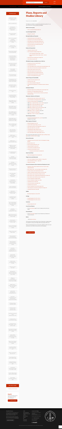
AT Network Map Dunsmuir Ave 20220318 (13, 308)
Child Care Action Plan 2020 (12, 267)
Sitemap (54, 3)
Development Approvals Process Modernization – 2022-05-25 (12, 28)
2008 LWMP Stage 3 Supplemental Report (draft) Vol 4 (12, 119)
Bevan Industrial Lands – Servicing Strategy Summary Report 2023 (37, 169)
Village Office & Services (33, 6)
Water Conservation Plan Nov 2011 (12, 353)
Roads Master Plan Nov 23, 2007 (12, 358)
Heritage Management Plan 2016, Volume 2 (34, 199)
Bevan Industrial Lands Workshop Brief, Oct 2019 (12, 236)
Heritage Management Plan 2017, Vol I (12, 157)
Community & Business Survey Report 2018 (34, 183)
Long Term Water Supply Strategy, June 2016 (34, 124)
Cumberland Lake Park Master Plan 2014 (33, 149)
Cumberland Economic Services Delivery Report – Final (12, 181)
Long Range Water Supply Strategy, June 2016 (12, 96)
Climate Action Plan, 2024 (31, 81)
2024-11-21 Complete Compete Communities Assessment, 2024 (12, 40)
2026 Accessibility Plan (13, 23)
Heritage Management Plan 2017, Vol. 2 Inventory (13, 164)
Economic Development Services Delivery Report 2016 (35, 186)
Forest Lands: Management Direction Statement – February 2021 (37, 159)
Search (46, 2)
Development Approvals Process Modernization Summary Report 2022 (38, 89)
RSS (23, 418)
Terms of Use (25, 419)
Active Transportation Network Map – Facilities (36, 53)
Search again (31, 232)
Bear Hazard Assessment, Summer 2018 (33, 193)
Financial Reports (32, 213)
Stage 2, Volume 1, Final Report (34, 110)
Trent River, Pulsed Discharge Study (33, 101)
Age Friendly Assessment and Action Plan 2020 (13, 256)
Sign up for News (10, 420)
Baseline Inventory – (34, 160)
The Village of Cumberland (13, 2)
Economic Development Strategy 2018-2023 (34, 178)
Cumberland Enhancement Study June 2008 (12, 368)
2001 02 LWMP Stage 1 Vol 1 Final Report (12, 125)
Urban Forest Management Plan (12, 262)
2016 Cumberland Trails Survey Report (12, 187)
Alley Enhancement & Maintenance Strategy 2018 (13, 215)
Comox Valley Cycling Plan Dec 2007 (12, 374)
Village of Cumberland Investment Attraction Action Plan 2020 (37, 172)
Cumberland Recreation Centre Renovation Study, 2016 (36, 42)
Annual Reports (32, 208)
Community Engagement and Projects (44, 6)
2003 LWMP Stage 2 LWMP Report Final (12, 101)
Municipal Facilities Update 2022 (12, 34)
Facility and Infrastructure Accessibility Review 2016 (35, 44)
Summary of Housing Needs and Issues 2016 (34, 75)
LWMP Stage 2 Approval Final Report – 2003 (13, 136)
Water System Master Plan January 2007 (12, 342)
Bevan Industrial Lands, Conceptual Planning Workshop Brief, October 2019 (39, 175)
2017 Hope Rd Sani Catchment (12, 75)
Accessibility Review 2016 (12, 152)
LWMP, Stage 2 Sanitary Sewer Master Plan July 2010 (13, 286)
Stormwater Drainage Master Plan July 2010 (12, 330)
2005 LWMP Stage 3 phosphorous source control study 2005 (12, 107)
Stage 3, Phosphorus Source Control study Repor (37, 107)
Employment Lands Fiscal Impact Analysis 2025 (12, 18)
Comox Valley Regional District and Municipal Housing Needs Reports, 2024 (39, 66)
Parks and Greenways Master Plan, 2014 (33, 144)
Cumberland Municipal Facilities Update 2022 (34, 38)
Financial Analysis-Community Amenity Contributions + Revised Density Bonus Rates (12, 58)
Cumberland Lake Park (34, 135)
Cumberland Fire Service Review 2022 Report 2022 (35, 39)
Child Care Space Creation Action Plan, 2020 (34, 69)
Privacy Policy (25, 420)
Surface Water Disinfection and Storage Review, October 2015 (37, 126)
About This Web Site (26, 412)
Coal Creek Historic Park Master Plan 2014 (34, 147)
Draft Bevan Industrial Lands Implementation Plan (13, 314)
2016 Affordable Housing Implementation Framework (13, 175)
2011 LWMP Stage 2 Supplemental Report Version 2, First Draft (12, 113)
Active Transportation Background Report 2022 (34, 51)
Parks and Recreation (13, 6)
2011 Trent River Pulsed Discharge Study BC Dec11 (13, 130)
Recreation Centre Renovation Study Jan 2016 (13, 85)
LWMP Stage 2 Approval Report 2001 (13, 141)
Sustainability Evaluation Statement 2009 (12, 378)
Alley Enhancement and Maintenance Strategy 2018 (35, 57)
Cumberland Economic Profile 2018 (33, 181)
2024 (35, 64)
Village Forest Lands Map (31, 162)
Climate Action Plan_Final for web (12, 46)
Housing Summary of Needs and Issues (12, 169)
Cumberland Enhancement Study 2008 (33, 189)
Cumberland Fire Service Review (12, 320)
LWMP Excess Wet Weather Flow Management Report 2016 (12, 147)
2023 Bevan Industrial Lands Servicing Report (12, 64)
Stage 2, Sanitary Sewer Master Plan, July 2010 (36, 104)
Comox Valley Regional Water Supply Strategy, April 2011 (36, 132)
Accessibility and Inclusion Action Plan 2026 (34, 63)
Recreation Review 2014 (12, 91)
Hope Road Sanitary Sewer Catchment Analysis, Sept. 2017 (36, 98)
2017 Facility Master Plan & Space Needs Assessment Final (12, 204)
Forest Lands (29, 160)
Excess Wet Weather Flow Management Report (34, 99)
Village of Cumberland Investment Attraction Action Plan (13, 279)
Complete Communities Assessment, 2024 (34, 79)
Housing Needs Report (31, 64)
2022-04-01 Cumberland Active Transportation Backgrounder (12, 298)
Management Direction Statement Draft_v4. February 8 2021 (12, 273)
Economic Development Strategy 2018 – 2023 (12, 209)
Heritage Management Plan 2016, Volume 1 (34, 198)
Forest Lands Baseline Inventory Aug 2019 (12, 226)
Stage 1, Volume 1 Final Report (34, 113)
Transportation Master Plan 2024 (32, 50)
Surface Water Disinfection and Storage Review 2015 (12, 336)
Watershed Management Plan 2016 (33, 123)
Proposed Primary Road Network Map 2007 (12, 362)
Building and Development (22, 6)
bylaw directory (33, 219)
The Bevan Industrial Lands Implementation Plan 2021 (35, 170)
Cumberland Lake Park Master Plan (12, 197)
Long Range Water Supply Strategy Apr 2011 (12, 348)
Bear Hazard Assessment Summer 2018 (12, 221)
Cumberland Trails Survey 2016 (32, 184)
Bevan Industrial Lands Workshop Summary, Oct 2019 (12, 243)
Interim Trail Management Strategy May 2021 (12, 292)
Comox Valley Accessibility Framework (12, 70)
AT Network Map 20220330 (13, 304)
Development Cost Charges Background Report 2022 (35, 91)
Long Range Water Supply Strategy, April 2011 (34, 129)
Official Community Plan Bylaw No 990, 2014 (34, 29)
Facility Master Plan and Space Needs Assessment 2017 (35, 41)
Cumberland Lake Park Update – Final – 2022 (12, 324)
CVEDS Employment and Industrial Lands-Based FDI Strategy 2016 (37, 187)
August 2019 (39, 160)
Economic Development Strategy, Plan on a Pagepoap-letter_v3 (12, 249)
